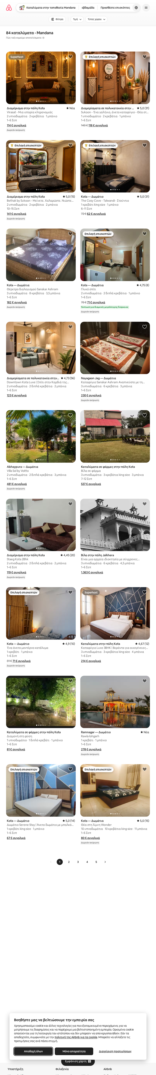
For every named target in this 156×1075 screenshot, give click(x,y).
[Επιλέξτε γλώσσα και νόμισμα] (136, 7)
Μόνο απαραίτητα (74, 1051)
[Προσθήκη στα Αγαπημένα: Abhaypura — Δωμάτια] (70, 415)
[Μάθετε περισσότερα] (43, 38)
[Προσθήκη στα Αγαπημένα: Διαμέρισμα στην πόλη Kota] (70, 56)
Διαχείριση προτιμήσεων (115, 1051)
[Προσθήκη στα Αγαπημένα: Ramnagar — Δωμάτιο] (145, 681)
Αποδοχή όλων (33, 1051)
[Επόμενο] (105, 862)
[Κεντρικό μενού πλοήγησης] (146, 7)
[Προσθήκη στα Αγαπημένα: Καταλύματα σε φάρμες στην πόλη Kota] (145, 415)
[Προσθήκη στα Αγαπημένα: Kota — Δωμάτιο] (145, 145)
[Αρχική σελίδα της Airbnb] (9, 7)
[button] (16, 125)
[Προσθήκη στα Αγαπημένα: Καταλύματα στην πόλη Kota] (145, 592)
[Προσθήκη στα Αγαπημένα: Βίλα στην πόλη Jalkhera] (145, 504)
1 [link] (59, 862)
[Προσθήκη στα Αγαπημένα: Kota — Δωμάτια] (70, 233)
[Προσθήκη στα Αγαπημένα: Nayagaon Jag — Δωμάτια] (145, 327)
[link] (51, 862)
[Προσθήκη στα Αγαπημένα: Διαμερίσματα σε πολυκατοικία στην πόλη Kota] (145, 56)
